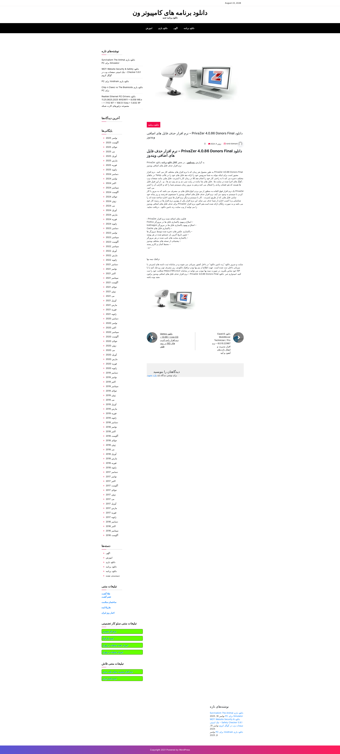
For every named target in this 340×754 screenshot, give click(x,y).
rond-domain (232, 143)
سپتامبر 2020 (112, 332)
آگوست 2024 (112, 192)
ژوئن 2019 (111, 395)
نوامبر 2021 (111, 269)
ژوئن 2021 (111, 291)
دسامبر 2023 (112, 228)
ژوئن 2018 (111, 445)
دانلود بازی (162, 28)
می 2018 (110, 449)
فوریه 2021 (111, 309)
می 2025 (110, 151)
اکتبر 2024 (111, 183)
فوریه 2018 (111, 463)
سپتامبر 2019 (112, 386)
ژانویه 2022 (111, 260)
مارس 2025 (112, 160)
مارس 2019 (111, 408)
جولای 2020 (111, 341)
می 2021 (110, 296)
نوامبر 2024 (111, 178)
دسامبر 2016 (112, 521)
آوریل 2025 (111, 156)
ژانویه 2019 (111, 417)
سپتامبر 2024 (112, 187)
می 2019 (110, 399)
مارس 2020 (112, 359)
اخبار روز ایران (108, 612)
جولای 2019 (111, 390)
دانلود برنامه (189, 28)
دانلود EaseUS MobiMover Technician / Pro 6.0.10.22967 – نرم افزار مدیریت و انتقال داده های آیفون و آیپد (221, 343)
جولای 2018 (111, 440)
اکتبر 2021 (111, 273)
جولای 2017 (111, 490)
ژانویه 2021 (111, 314)
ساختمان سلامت (109, 602)
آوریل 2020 (111, 354)
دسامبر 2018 (112, 422)
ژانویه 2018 (111, 467)
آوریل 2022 (111, 250)
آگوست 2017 (112, 485)
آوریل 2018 (111, 454)
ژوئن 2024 (111, 201)
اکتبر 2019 (111, 381)
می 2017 (110, 499)
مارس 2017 (111, 508)
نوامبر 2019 (111, 377)
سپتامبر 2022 (112, 246)
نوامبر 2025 (111, 138)
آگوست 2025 (112, 142)
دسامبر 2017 (112, 472)
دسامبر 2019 (112, 372)
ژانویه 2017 (111, 517)
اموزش (149, 28)
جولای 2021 (111, 287)
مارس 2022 (112, 255)
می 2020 (110, 350)
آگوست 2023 (112, 241)
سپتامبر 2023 (112, 237)
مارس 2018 (111, 458)
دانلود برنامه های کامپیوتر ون (170, 12)
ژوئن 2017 (111, 494)
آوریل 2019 (111, 404)
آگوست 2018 (112, 436)
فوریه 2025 (111, 165)
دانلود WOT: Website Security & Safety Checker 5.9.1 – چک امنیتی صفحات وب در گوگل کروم (121, 72)
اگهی (175, 28)
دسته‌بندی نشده (113, 575)
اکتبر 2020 (111, 327)
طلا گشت (106, 593)
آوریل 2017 (111, 503)
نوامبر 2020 (111, 323)
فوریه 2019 (111, 413)
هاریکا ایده (106, 607)
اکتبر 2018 (111, 431)
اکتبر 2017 (111, 481)
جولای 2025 (111, 147)
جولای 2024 (111, 196)
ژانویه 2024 (111, 223)
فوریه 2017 (111, 512)
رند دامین (191, 162)
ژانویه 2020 (111, 368)
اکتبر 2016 (111, 526)
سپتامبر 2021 (112, 278)
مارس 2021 (111, 305)
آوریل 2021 (111, 300)
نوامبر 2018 (111, 427)
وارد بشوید (152, 375)
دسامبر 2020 (112, 318)
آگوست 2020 (112, 336)
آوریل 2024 (111, 210)
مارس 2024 (112, 214)
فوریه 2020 (111, 363)
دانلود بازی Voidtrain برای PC (115, 81)
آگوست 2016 (112, 535)
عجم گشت (106, 596)
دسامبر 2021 (112, 264)
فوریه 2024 (111, 219)
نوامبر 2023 (111, 232)
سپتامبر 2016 (112, 530)
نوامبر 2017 (111, 476)
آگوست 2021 (112, 282)
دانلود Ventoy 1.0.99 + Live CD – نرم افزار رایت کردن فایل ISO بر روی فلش (169, 340)
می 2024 (110, 205)
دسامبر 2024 (112, 174)
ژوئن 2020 (111, 345)
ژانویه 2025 (111, 169)
